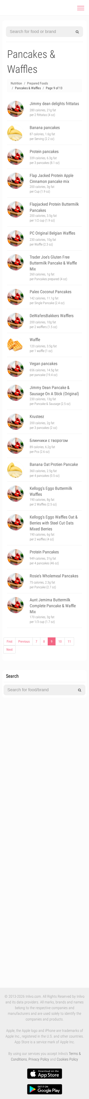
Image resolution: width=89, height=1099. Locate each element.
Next (9, 649)
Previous (24, 641)
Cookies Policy (67, 1059)
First (9, 641)
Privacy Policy (38, 1059)
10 (60, 641)
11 (69, 641)
